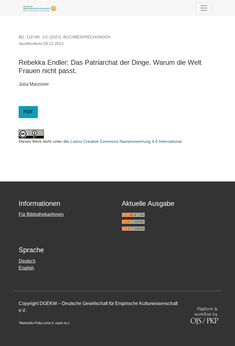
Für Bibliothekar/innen (41, 214)
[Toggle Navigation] (204, 8)
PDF (28, 112)
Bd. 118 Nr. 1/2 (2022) (40, 37)
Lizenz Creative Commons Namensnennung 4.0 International (125, 141)
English (26, 267)
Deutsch (27, 261)
